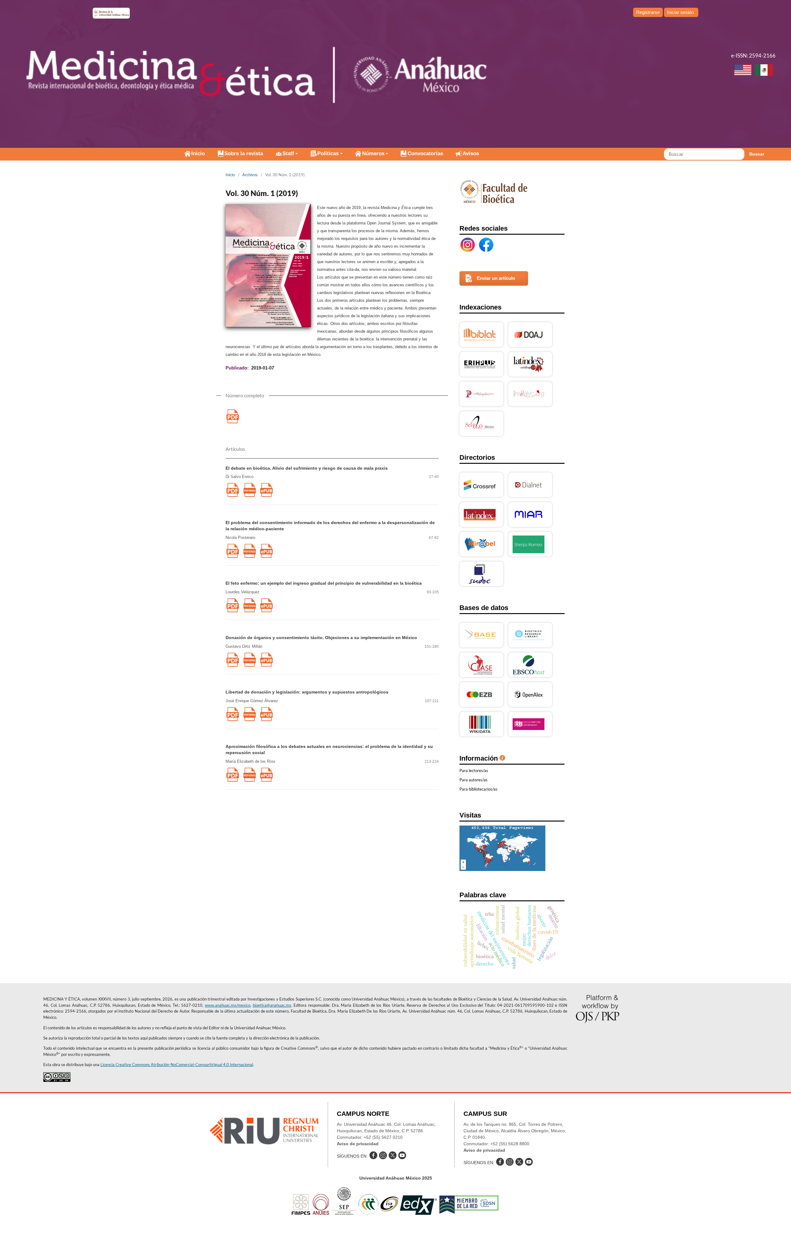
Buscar (756, 154)
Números (373, 153)
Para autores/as (473, 779)
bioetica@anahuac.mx (272, 1005)
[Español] (764, 70)
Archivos (250, 174)
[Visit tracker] (502, 869)
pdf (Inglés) (249, 490)
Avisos (471, 153)
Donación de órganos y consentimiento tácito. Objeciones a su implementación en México (321, 637)
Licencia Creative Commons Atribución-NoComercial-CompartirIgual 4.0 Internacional (176, 1064)
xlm (266, 490)
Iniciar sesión (680, 12)
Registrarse (648, 12)
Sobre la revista (243, 153)
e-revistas (111, 13)
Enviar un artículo (496, 278)
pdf (232, 416)
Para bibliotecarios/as (478, 789)
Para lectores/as (473, 770)
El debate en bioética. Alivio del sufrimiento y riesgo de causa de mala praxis (307, 468)
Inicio (198, 153)
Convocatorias (425, 153)
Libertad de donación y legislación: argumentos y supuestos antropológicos (307, 691)
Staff (288, 153)
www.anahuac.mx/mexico (227, 1005)
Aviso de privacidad (358, 1143)
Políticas (328, 153)
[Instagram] (467, 245)
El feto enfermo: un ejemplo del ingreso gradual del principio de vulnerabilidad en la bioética (324, 583)
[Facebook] (486, 245)
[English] (743, 70)
